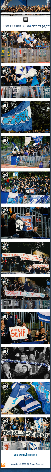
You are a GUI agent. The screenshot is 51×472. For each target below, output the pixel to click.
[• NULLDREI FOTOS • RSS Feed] (3, 465)
